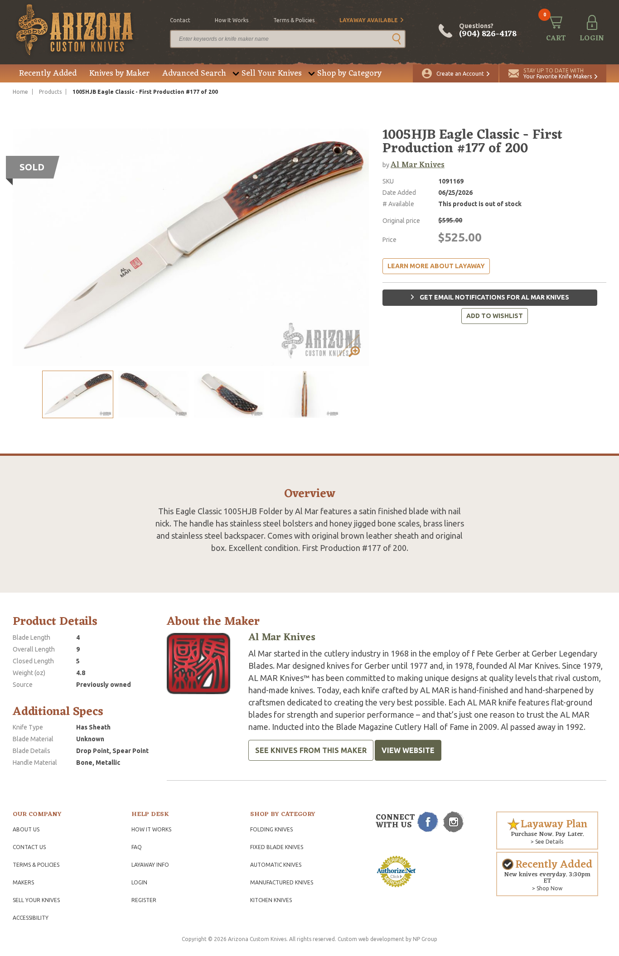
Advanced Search (194, 73)
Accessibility (30, 918)
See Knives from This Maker (311, 750)
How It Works (151, 829)
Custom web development (371, 939)
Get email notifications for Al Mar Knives (493, 297)
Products (50, 92)
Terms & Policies (36, 865)
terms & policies (293, 20)
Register (143, 900)
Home (20, 92)
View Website (408, 750)
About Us (26, 829)
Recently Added (48, 73)
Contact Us (29, 847)
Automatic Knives (275, 865)
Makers (23, 882)
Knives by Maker (119, 73)
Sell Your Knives (272, 73)
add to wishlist (494, 315)
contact (180, 20)
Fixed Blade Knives (276, 847)
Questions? (488, 30)
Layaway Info (150, 865)
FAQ (136, 847)
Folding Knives (271, 829)
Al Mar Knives (418, 165)
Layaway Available (368, 20)
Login (139, 882)
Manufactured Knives (281, 882)
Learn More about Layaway (436, 266)
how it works (231, 20)
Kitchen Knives (271, 900)
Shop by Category (349, 73)
